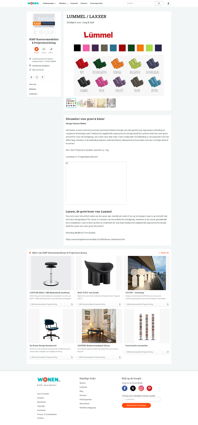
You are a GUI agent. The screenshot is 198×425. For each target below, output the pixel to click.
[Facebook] (124, 388)
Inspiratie (74, 3)
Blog (81, 391)
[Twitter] (133, 388)
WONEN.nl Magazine (88, 408)
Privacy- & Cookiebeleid (46, 414)
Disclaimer (41, 410)
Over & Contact (43, 394)
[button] (73, 63)
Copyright (41, 406)
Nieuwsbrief (84, 404)
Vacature (40, 398)
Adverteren (41, 402)
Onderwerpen (48, 3)
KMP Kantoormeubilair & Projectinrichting (44, 304)
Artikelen (32, 89)
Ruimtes (62, 3)
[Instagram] (141, 388)
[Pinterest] (149, 388)
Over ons (32, 84)
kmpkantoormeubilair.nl (41, 65)
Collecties (33, 94)
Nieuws (83, 383)
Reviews (84, 3)
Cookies (40, 418)
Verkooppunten (96, 3)
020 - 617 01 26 (38, 70)
